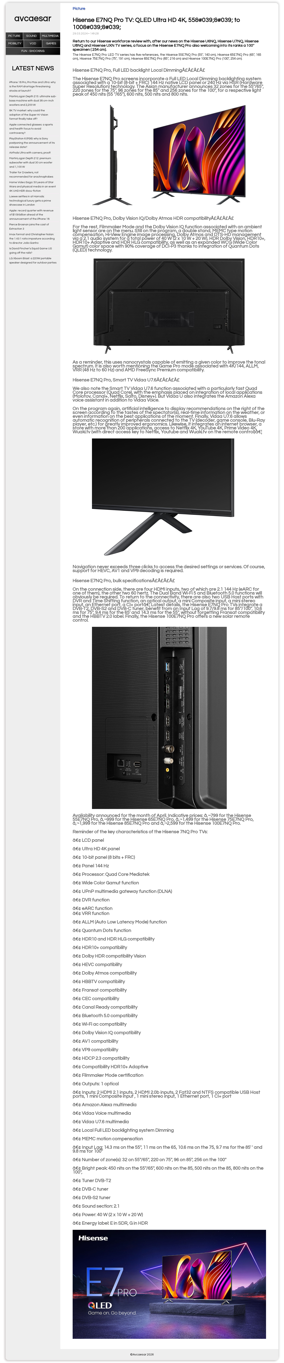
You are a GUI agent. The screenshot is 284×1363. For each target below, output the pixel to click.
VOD (33, 43)
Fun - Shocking (32, 51)
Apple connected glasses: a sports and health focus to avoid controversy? (31, 129)
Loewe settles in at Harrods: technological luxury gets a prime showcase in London (30, 200)
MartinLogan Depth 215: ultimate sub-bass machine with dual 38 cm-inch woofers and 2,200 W (32, 100)
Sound (31, 35)
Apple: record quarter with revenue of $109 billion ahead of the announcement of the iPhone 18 (31, 214)
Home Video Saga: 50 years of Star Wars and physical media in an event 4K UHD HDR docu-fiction (32, 186)
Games (51, 43)
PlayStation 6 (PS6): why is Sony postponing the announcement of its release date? (32, 142)
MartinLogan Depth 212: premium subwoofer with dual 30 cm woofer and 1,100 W (30, 162)
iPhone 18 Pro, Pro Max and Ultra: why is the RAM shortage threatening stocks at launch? (32, 86)
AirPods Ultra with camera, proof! (30, 152)
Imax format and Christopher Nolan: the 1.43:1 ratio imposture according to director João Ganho (32, 238)
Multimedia (50, 35)
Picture (14, 35)
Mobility (14, 43)
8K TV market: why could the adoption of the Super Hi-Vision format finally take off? (28, 114)
